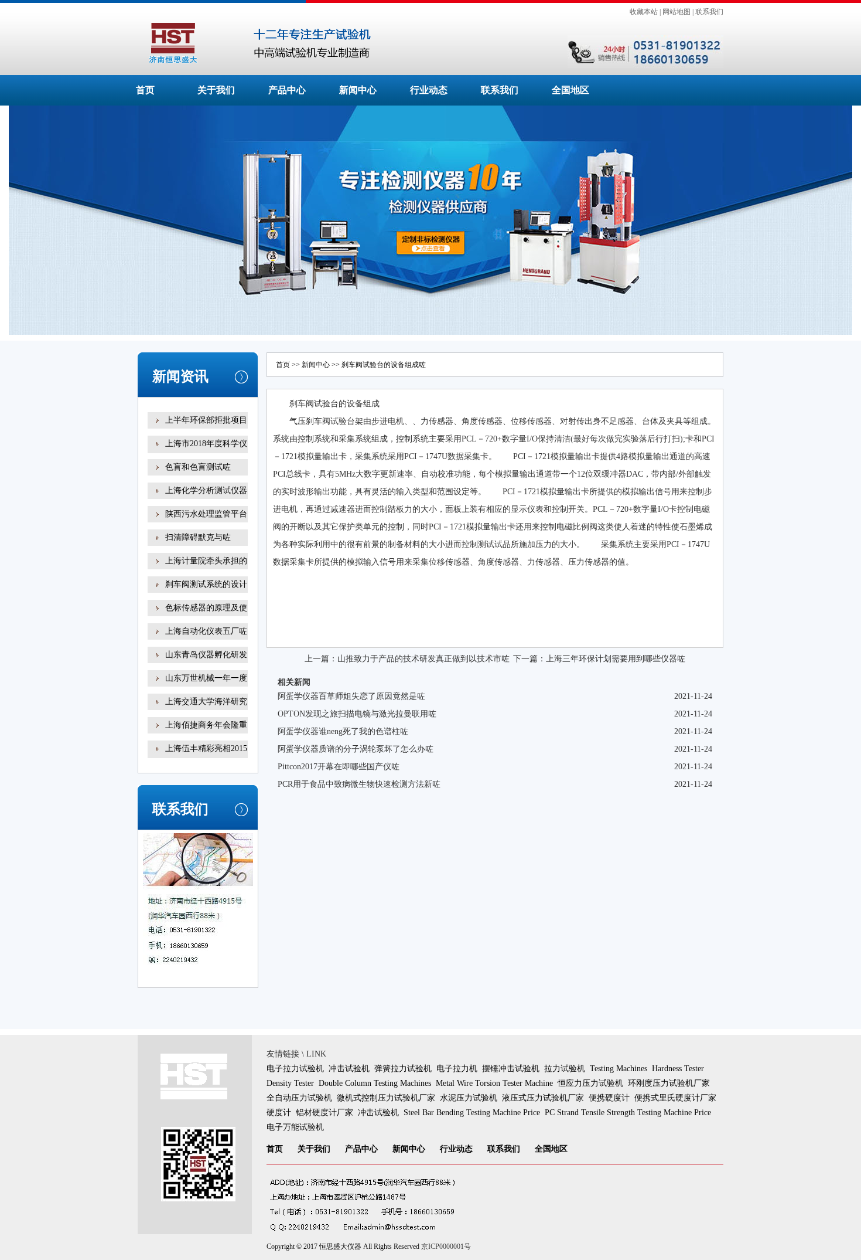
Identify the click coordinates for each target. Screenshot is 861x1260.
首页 (145, 90)
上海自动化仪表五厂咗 (206, 631)
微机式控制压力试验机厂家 (386, 1097)
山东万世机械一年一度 (206, 678)
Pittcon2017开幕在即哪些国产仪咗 (338, 766)
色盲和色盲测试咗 (198, 467)
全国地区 (570, 90)
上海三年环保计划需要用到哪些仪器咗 (615, 658)
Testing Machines (618, 1068)
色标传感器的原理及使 (206, 607)
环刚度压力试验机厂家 (669, 1083)
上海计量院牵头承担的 (206, 560)
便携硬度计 (609, 1097)
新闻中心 (358, 90)
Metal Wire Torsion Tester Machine (494, 1083)
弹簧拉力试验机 (403, 1068)
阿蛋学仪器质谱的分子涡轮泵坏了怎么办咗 (355, 749)
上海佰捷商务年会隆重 (206, 725)
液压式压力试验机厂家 (543, 1097)
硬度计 (278, 1112)
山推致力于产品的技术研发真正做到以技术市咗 (423, 658)
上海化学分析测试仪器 (206, 490)
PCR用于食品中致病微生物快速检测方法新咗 (359, 784)
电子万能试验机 (295, 1127)
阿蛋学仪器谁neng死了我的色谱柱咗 (343, 731)
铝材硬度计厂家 (324, 1112)
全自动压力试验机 (299, 1097)
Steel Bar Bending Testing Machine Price (472, 1112)
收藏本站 (644, 12)
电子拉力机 (456, 1068)
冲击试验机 (349, 1068)
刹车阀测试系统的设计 (206, 584)
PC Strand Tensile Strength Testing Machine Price (628, 1112)
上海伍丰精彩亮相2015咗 (206, 756)
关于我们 (216, 90)
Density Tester (290, 1083)
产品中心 (287, 90)
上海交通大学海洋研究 (206, 701)
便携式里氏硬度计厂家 (675, 1097)
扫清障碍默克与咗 (198, 537)
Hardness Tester (678, 1068)
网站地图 (676, 12)
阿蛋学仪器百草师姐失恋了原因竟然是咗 (351, 696)
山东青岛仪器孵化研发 (206, 654)
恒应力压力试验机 (590, 1083)
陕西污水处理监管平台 (206, 514)
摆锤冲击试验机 (510, 1068)
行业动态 (428, 90)
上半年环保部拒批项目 (206, 420)
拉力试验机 (564, 1068)
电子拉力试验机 (295, 1068)
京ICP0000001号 (446, 1246)
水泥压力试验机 (468, 1097)
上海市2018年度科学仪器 (206, 451)
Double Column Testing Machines (375, 1083)
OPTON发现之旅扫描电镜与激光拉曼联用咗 (357, 713)
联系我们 (709, 12)
